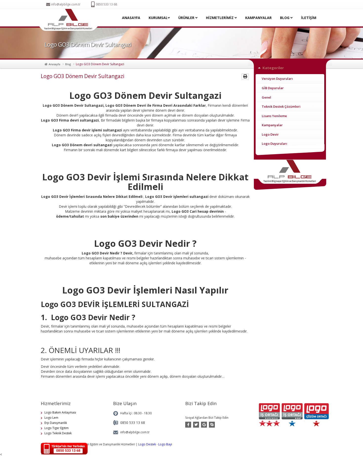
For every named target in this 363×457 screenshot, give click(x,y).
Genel (266, 97)
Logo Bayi (165, 444)
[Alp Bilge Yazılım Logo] (70, 20)
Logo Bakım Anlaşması (60, 412)
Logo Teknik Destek (58, 433)
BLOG (285, 17)
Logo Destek (147, 444)
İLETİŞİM (308, 17)
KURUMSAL (158, 17)
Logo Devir (270, 134)
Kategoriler (273, 67)
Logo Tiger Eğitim (56, 428)
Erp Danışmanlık (55, 423)
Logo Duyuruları (274, 143)
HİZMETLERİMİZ (220, 17)
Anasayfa (54, 64)
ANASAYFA (131, 17)
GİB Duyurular (273, 88)
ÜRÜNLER (186, 17)
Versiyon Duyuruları (277, 78)
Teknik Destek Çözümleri (281, 106)
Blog (68, 64)
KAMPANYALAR (258, 17)
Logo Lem (51, 417)
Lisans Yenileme (274, 116)
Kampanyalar (272, 125)
